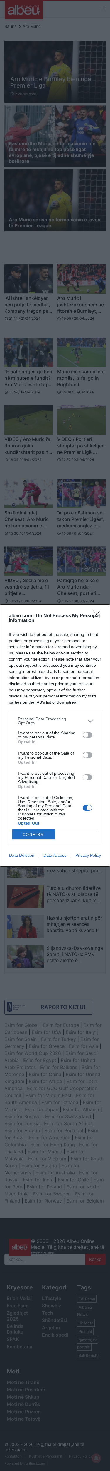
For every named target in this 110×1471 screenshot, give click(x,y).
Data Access (54, 855)
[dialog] (55, 735)
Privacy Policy (88, 855)
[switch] (87, 735)
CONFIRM (33, 834)
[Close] (98, 616)
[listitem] (55, 721)
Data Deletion (21, 855)
